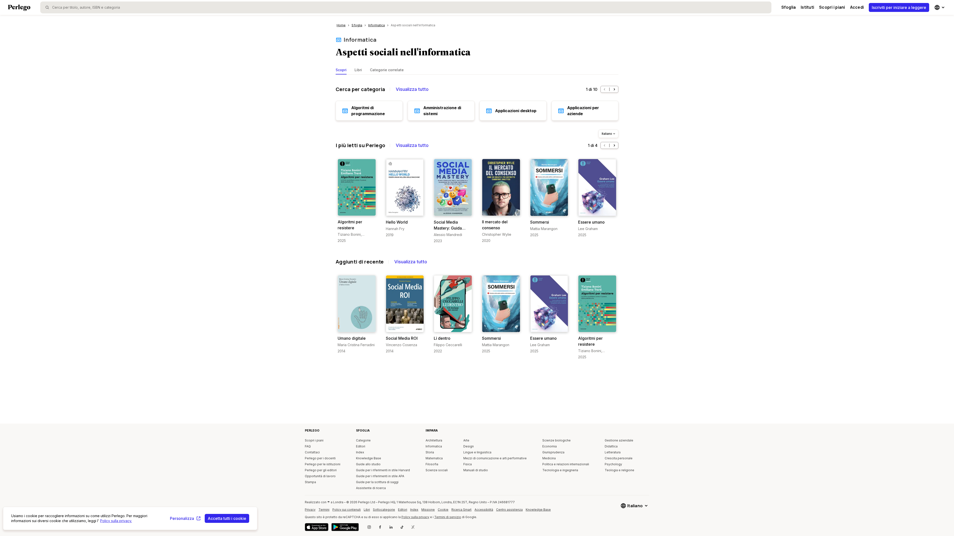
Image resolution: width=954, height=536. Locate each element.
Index (360, 452)
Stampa (310, 482)
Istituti (807, 7)
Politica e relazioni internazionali (565, 464)
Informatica (360, 39)
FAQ (308, 446)
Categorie (363, 440)
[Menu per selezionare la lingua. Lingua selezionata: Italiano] (940, 7)
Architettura (434, 440)
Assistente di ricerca (371, 488)
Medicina (549, 458)
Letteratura (613, 452)
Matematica (434, 458)
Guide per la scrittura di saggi (377, 482)
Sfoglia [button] (788, 7)
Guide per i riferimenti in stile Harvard (383, 470)
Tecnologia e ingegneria (560, 470)
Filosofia (432, 464)
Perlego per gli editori (321, 470)
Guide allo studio (368, 464)
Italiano (607, 133)
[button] (604, 89)
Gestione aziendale (619, 440)
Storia (430, 452)
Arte (466, 440)
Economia (549, 446)
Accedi (857, 7)
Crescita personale (619, 458)
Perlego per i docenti (320, 458)
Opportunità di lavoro (320, 476)
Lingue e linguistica (477, 452)
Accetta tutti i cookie (227, 518)
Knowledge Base (368, 458)
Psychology (613, 464)
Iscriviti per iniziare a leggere (899, 7)
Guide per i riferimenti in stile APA (380, 476)
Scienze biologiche (556, 440)
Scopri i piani (832, 7)
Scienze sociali (437, 470)
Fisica (467, 464)
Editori (360, 446)
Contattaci (312, 452)
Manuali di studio (475, 470)
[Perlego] (19, 8)
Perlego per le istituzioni (322, 464)
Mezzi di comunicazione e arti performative (495, 458)
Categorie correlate (387, 70)
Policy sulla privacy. (116, 521)
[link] (357, 201)
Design (468, 446)
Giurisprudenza (553, 452)
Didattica (611, 446)
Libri (358, 70)
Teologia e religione (619, 470)
